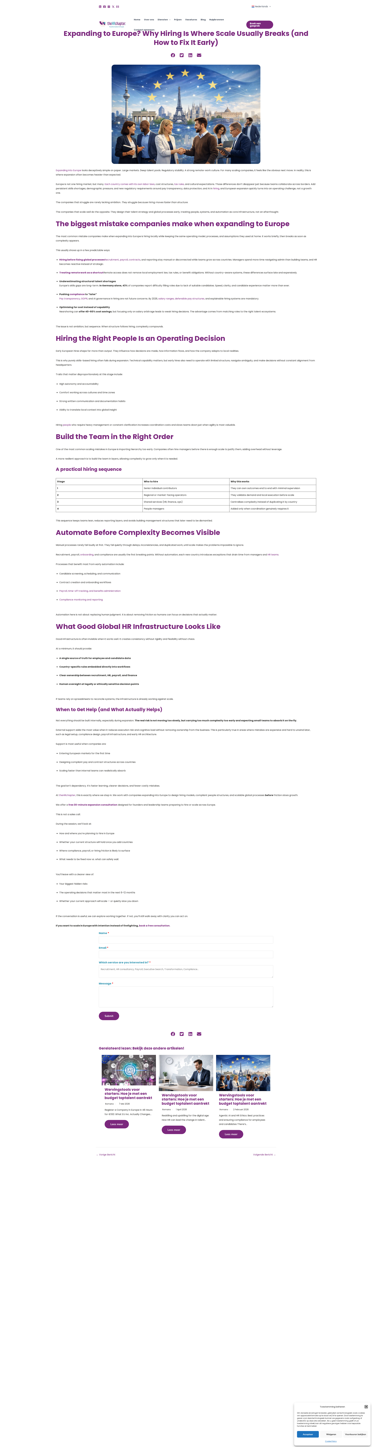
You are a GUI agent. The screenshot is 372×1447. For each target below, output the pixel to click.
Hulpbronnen (216, 19)
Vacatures (191, 19)
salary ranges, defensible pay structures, (181, 298)
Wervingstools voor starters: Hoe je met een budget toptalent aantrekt (128, 1093)
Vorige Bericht (105, 1154)
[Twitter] (113, 6)
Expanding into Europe (68, 170)
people (67, 425)
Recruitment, (111, 259)
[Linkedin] (100, 6)
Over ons (149, 19)
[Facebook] (104, 6)
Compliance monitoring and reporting (81, 599)
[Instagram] (109, 6)
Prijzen (178, 19)
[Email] (117, 6)
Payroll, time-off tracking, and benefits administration (90, 591)
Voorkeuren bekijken (355, 1434)
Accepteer (308, 1434)
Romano (109, 1103)
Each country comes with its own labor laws (130, 184)
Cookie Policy (331, 1441)
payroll (124, 259)
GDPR (84, 298)
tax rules (179, 184)
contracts (134, 259)
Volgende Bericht (264, 1154)
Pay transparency (69, 298)
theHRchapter (66, 795)
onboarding (86, 554)
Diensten (163, 19)
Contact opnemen (144, 29)
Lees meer (116, 1124)
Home (137, 19)
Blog (203, 19)
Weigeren (331, 1434)
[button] (366, 1406)
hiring (216, 188)
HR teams (273, 554)
